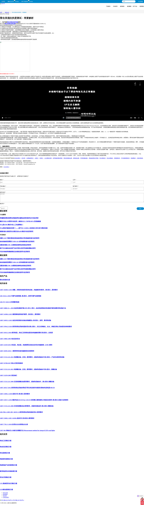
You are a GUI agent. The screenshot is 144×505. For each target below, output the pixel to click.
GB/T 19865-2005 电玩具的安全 (10, 339)
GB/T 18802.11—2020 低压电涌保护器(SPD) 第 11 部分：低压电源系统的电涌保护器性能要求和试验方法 (33, 308)
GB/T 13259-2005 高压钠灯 (8, 375)
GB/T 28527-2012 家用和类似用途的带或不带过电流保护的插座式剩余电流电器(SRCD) (27, 387)
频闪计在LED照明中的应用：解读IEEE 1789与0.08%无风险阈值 (20, 221)
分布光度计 (6, 497)
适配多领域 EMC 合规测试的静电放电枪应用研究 (15, 245)
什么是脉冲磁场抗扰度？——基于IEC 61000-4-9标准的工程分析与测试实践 (24, 228)
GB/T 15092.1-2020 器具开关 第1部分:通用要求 (15, 394)
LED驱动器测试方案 (6, 489)
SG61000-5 (6, 167)
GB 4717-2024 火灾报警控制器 (9, 302)
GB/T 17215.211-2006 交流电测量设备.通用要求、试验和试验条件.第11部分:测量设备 (27, 406)
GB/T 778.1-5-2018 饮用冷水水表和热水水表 (14, 424)
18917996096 (24, 1)
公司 (74, 179)
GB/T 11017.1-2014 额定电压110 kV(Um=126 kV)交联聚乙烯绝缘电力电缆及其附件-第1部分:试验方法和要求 (34, 400)
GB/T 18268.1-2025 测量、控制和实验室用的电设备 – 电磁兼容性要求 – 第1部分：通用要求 (29, 290)
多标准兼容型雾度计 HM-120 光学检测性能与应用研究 (17, 241)
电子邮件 (75, 186)
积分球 (5, 495)
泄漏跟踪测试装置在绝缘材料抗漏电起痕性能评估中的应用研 (19, 218)
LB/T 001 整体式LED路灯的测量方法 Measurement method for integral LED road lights (27, 430)
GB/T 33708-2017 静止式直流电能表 (11, 363)
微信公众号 (11, 1)
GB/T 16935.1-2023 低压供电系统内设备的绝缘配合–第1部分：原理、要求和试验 (25, 320)
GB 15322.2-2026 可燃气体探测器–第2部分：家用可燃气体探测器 (20, 296)
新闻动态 (7, 12)
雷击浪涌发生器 (5, 279)
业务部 (3, 1)
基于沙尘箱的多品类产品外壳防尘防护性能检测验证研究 (18, 248)
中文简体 (140, 1)
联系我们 (5, 494)
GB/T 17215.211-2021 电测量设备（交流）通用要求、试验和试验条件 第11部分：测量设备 (28, 369)
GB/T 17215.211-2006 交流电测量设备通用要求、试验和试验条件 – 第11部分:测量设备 (27, 381)
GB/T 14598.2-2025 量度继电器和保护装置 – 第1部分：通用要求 (20, 314)
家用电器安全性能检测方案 (8, 471)
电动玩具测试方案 (5, 446)
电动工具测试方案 (5, 440)
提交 (140, 208)
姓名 (1, 179)
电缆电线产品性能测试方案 (8, 465)
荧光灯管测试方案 (5, 477)
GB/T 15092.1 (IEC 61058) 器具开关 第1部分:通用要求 (17, 418)
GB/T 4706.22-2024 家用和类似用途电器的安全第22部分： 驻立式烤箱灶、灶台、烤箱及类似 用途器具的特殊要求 (36, 326)
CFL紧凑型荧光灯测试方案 (8, 483)
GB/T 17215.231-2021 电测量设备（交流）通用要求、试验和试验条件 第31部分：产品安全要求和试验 (32, 357)
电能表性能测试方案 (6, 459)
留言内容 (3, 192)
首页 (1, 12)
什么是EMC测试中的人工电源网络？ (11, 224)
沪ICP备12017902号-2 (18, 500)
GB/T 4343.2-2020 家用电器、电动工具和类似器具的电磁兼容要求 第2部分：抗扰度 (26, 332)
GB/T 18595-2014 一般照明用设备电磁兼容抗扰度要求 (17, 351)
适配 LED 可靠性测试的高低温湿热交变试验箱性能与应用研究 (19, 238)
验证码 (2, 203)
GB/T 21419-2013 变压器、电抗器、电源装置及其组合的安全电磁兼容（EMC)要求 (26, 345)
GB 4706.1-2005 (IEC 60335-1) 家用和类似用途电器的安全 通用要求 (21, 412)
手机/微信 (3, 186)
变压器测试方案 (5, 453)
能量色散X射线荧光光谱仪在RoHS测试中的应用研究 (16, 231)
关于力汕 (5, 492)
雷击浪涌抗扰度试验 (12, 22)
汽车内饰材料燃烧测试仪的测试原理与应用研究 (15, 251)
